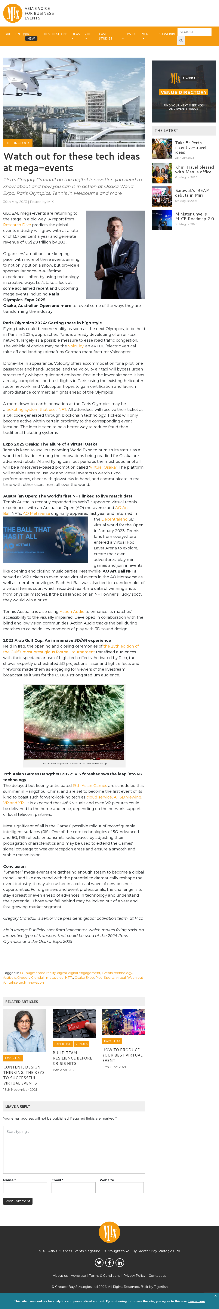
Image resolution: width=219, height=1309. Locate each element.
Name (9, 1180)
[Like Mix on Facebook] (109, 1262)
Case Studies (105, 36)
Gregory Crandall (30, 977)
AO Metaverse (36, 513)
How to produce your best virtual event (122, 1055)
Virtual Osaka (103, 467)
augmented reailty (41, 973)
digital (62, 973)
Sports (109, 977)
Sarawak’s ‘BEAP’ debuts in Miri (192, 192)
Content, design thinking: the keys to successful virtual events (23, 1075)
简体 (26, 34)
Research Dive (17, 225)
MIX (50, 202)
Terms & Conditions (104, 1276)
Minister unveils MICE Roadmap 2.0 (194, 216)
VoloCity (75, 346)
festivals (9, 977)
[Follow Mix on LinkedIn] (119, 1262)
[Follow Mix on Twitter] (99, 1262)
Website (107, 1180)
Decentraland (114, 519)
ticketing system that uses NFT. (37, 409)
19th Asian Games (90, 785)
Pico (98, 977)
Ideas (75, 34)
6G (22, 973)
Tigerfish (161, 1287)
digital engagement (84, 973)
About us (60, 1276)
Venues (148, 34)
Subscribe (167, 34)
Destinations (56, 34)
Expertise (13, 1058)
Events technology (117, 973)
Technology (17, 143)
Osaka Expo (84, 977)
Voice (89, 34)
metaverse (55, 977)
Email (57, 1180)
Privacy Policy (134, 1276)
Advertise (78, 1276)
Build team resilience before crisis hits (72, 1058)
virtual (121, 977)
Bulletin (12, 34)
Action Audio (72, 611)
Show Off (129, 34)
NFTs (69, 977)
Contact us (157, 1276)
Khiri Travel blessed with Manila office (194, 169)
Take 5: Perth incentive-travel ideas (190, 147)
